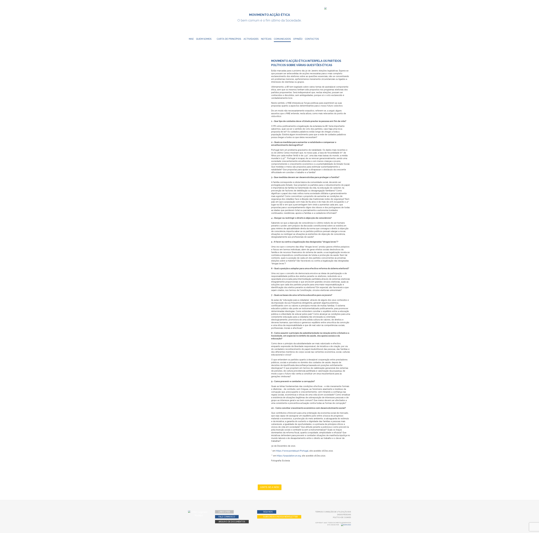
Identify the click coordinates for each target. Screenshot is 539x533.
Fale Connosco (227, 517)
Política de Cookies (342, 517)
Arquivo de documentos (232, 522)
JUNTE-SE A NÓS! (269, 487)
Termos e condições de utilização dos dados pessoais (333, 513)
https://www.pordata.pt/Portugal (292, 451)
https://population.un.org (289, 456)
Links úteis (224, 512)
